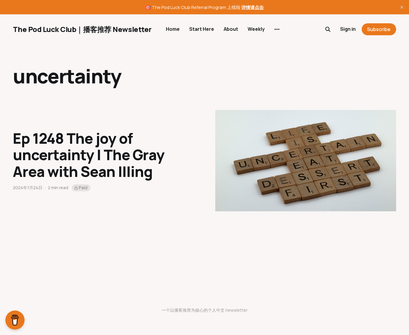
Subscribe (378, 29)
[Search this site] (327, 29)
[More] (276, 29)
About (231, 29)
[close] (402, 7)
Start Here (201, 29)
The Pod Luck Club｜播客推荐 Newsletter (82, 29)
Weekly (256, 29)
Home (173, 29)
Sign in (348, 29)
